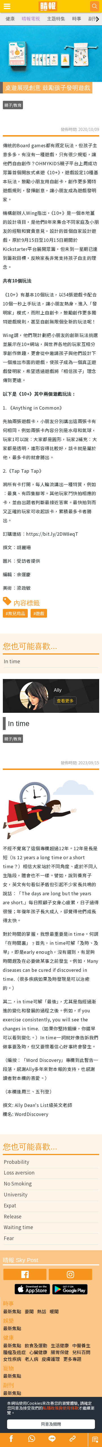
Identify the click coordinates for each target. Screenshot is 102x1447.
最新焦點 (12, 1311)
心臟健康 (38, 1352)
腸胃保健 (60, 1352)
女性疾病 (12, 1359)
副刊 (92, 18)
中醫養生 (81, 1345)
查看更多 (65, 701)
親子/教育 (13, 105)
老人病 (31, 1359)
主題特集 (56, 18)
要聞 (29, 1311)
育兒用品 (16, 613)
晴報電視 (31, 18)
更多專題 (72, 1359)
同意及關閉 (51, 1424)
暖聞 (54, 1311)
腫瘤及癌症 (14, 1352)
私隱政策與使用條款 (60, 1408)
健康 (10, 18)
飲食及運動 (36, 1345)
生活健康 (60, 1345)
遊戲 (40, 613)
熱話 (41, 1311)
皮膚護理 (51, 1359)
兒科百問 (81, 1352)
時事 (76, 18)
